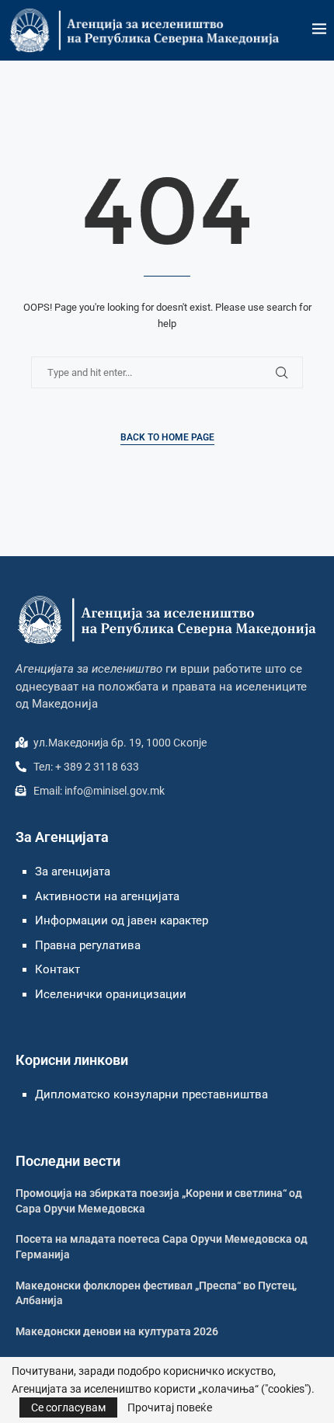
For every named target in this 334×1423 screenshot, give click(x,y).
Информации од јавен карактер (121, 920)
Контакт (57, 969)
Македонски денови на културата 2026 (117, 1331)
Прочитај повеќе (169, 1407)
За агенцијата (72, 872)
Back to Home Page (167, 437)
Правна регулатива (88, 945)
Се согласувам (68, 1407)
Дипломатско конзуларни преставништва (151, 1094)
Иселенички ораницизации (110, 994)
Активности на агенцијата (107, 896)
